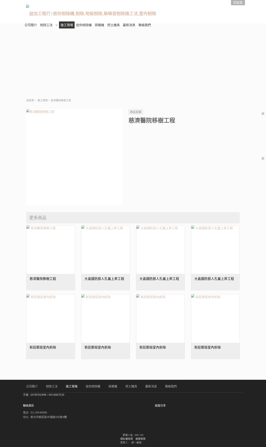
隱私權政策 (126, 438)
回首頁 (30, 100)
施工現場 (43, 100)
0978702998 (38, 395)
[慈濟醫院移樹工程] (74, 157)
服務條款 (141, 438)
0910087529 (56, 395)
